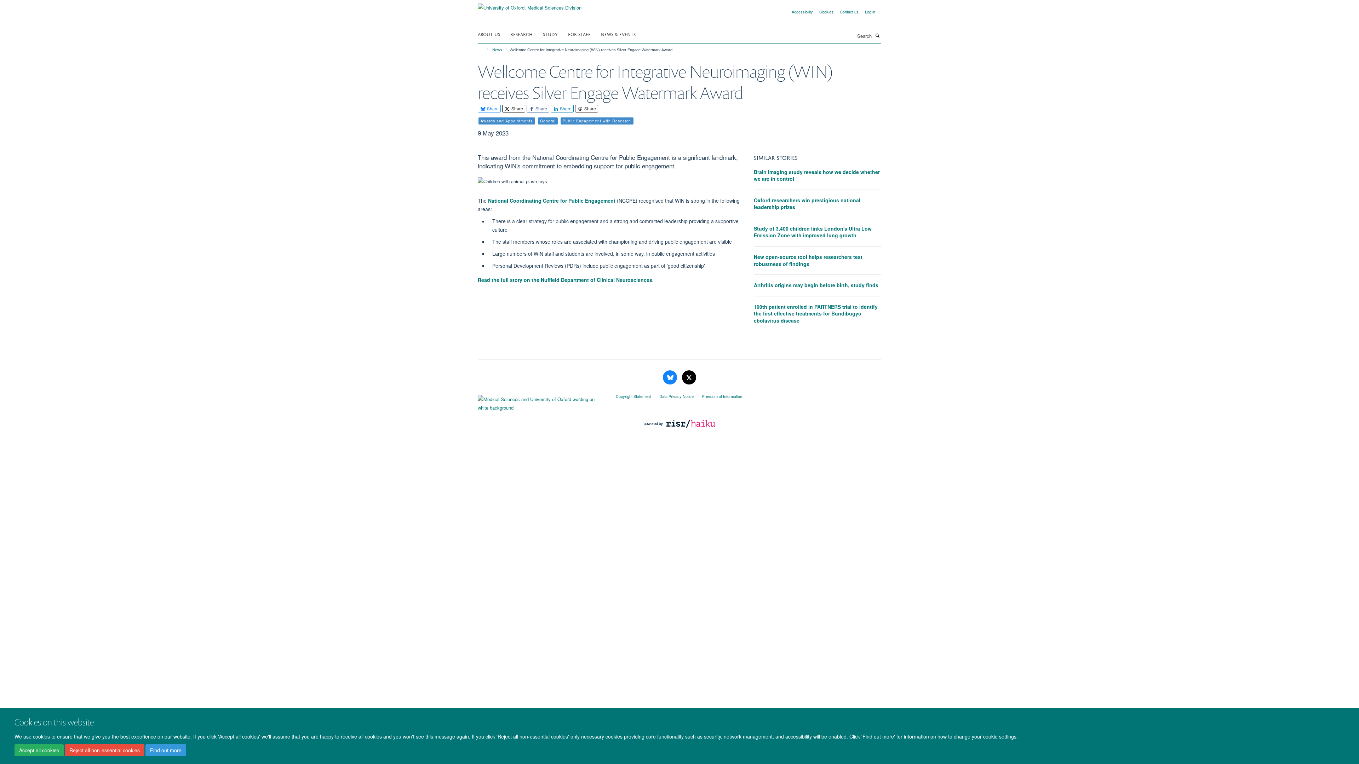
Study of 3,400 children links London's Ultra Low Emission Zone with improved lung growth (813, 232)
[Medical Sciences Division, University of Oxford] (541, 402)
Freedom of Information (722, 396)
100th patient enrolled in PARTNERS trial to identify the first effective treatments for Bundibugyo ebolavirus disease (816, 313)
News (497, 50)
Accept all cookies (39, 750)
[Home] (484, 50)
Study (550, 33)
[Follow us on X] (689, 377)
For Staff (579, 33)
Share (492, 108)
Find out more (166, 750)
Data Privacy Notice (676, 396)
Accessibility (802, 12)
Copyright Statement (633, 396)
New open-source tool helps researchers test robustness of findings (808, 260)
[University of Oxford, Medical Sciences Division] (529, 5)
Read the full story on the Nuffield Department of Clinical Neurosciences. (566, 279)
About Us (489, 33)
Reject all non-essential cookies (104, 750)
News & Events (618, 33)
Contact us (849, 12)
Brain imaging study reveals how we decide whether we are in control (817, 175)
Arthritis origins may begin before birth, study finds (816, 285)
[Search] (877, 35)
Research (521, 33)
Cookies (826, 12)
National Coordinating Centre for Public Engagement (551, 200)
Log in (870, 12)
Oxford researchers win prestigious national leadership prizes (807, 204)
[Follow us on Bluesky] (670, 377)
